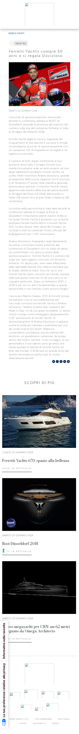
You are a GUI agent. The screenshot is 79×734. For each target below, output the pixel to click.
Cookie (22, 723)
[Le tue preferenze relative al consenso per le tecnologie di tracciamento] (3, 550)
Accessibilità (39, 723)
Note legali (64, 719)
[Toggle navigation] (72, 22)
